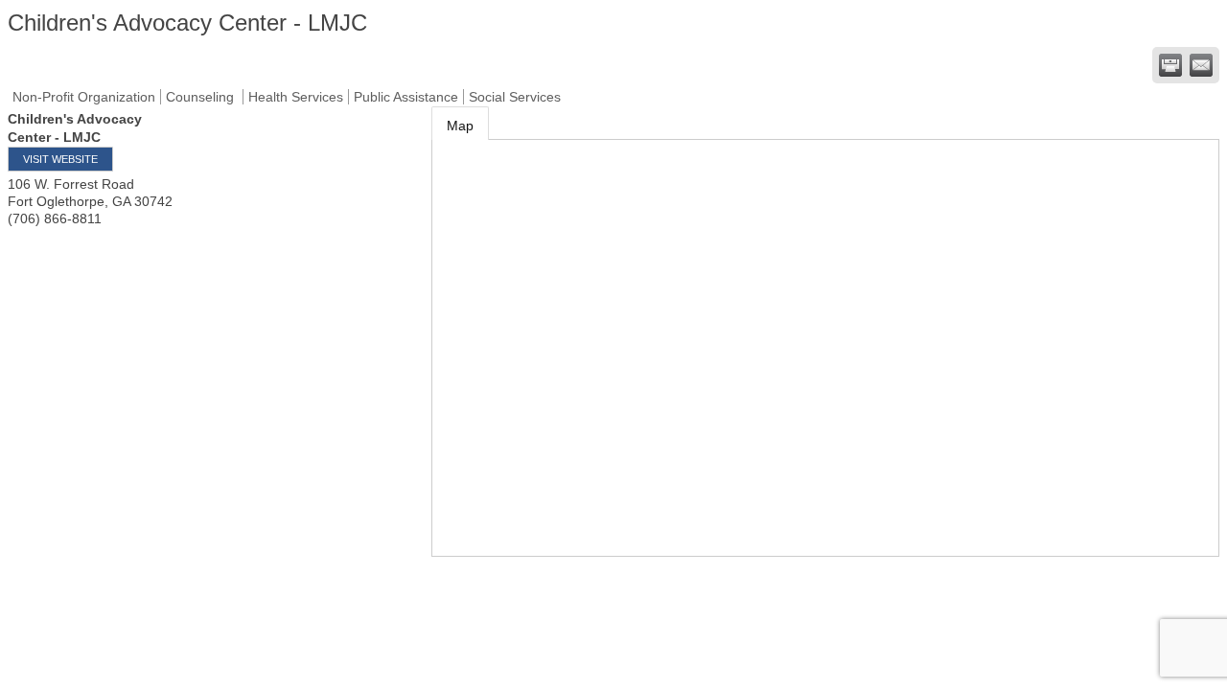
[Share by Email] (1201, 65)
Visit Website (60, 159)
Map (460, 125)
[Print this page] (1170, 65)
